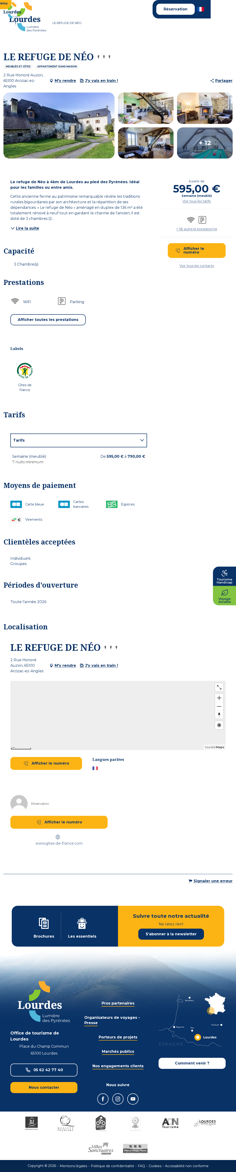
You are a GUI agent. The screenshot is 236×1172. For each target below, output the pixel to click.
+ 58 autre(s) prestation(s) (196, 229)
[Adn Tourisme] (170, 1123)
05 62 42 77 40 (48, 1070)
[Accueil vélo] (100, 1123)
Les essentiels (82, 936)
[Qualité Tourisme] (66, 1123)
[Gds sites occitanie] (135, 1123)
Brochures (44, 936)
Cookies (155, 1166)
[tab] (74, 440)
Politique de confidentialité (112, 1166)
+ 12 (205, 143)
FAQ (141, 1166)
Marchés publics (118, 1051)
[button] (201, 9)
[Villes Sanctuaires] (100, 1148)
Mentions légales (73, 1166)
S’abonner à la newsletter (171, 934)
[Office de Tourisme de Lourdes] (27, 17)
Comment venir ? (192, 1063)
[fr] (201, 9)
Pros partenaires (118, 1003)
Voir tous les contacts (197, 266)
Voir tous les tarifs (197, 201)
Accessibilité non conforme (187, 1166)
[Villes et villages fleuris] (135, 1148)
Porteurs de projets (118, 1037)
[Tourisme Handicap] (31, 1123)
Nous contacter (44, 1087)
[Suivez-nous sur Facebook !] (103, 1099)
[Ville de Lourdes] (204, 1123)
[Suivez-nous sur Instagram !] (118, 1099)
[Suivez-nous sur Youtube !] (133, 1099)
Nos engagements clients (118, 1066)
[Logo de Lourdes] (44, 1002)
